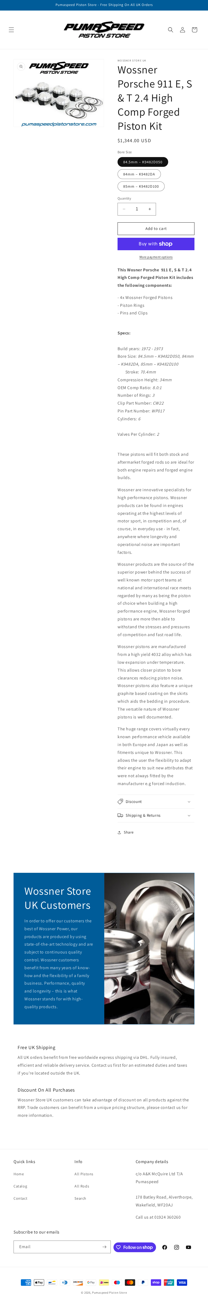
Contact (20, 1198)
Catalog (20, 1186)
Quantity (124, 198)
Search (80, 1198)
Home (19, 1173)
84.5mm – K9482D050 (142, 162)
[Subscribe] (104, 1247)
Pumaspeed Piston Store (109, 1292)
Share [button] (129, 832)
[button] (11, 30)
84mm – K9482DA (139, 174)
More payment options (156, 257)
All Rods (81, 1186)
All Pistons (83, 1173)
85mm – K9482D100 (141, 186)
